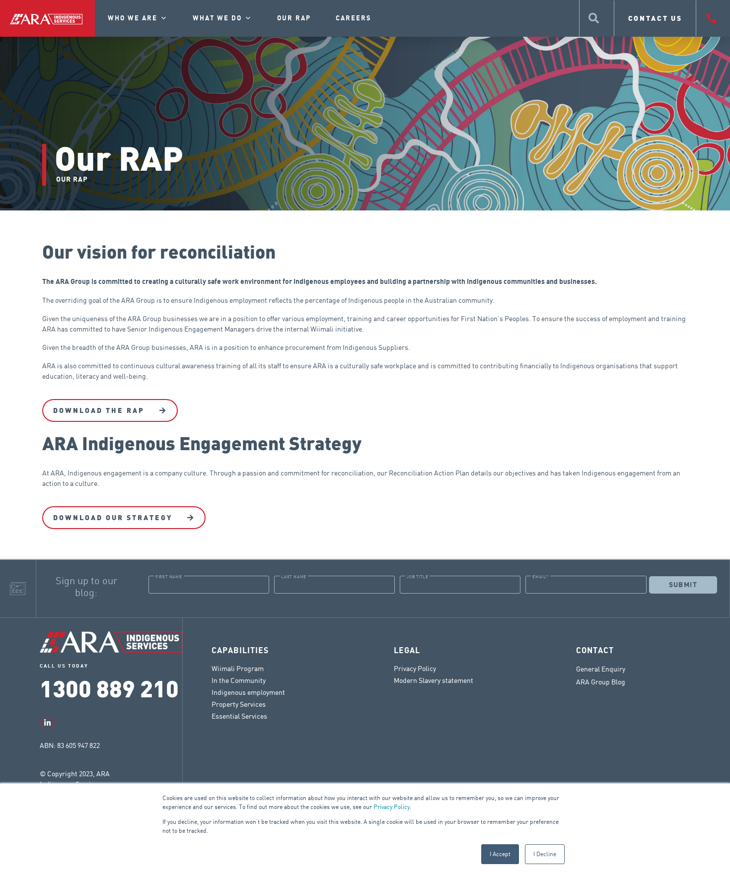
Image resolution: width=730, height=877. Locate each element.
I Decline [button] (544, 854)
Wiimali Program (238, 668)
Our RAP (294, 18)
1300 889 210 (109, 688)
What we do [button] (217, 18)
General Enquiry (600, 669)
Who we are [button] (132, 18)
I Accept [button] (500, 854)
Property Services (239, 704)
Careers (353, 18)
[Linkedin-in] (47, 722)
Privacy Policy (391, 806)
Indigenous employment (248, 692)
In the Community (239, 680)
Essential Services (239, 716)
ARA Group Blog (600, 681)
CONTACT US (655, 18)
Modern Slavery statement (433, 680)
